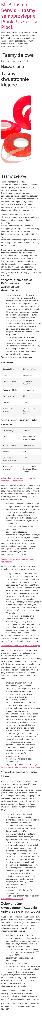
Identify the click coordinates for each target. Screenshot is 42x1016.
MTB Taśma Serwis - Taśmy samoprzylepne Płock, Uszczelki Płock (19, 16)
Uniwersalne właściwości (12, 898)
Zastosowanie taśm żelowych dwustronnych (20, 645)
